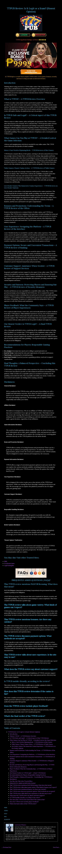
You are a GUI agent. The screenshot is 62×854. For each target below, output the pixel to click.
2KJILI (6, 810)
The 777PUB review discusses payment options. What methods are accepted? (32, 791)
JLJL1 (5, 813)
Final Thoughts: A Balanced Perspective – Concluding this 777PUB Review (31, 777)
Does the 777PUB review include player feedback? (24, 801)
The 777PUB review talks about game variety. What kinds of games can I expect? (33, 787)
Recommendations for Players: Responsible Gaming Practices (28, 775)
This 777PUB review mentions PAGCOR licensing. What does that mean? (31, 785)
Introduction (13, 734)
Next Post (56, 847)
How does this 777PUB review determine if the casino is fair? (27, 799)
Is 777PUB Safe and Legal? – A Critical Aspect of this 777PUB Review (29, 738)
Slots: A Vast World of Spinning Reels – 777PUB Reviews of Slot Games (32, 742)
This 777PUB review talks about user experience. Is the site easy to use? (31, 793)
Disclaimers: (13, 779)
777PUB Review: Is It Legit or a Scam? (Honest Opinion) (24, 732)
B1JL (5, 816)
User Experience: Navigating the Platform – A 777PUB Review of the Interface (32, 754)
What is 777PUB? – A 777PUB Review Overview (23, 736)
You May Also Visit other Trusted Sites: (21, 781)
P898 (5, 807)
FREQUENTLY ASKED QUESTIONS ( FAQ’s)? (23, 783)
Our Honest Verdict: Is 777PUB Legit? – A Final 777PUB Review (28, 773)
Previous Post (6, 847)
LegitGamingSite (9, 565)
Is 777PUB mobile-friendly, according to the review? (25, 797)
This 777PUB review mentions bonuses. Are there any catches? (28, 789)
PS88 (5, 561)
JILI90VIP (7, 819)
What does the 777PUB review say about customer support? (27, 795)
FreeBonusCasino (9, 563)
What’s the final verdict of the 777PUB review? (23, 804)
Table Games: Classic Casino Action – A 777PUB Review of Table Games (32, 744)
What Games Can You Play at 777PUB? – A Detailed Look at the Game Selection (33, 740)
